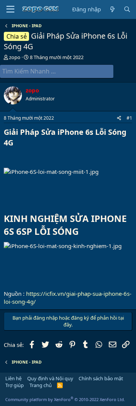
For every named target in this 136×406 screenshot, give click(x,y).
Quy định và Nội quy (50, 378)
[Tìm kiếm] (127, 9)
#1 (129, 118)
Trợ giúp (14, 385)
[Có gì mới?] (112, 9)
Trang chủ (40, 385)
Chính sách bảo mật (101, 378)
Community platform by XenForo (65, 399)
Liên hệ (13, 378)
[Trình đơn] (10, 9)
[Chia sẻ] (119, 118)
